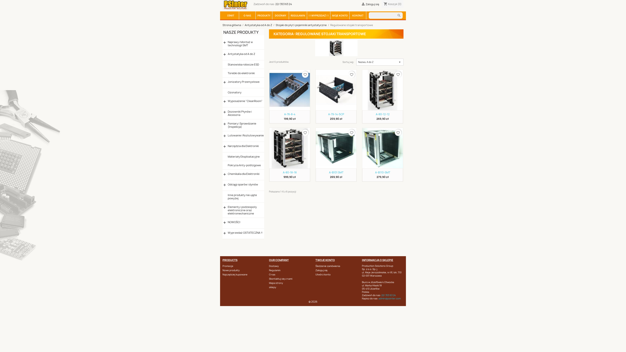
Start (230, 15)
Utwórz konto (323, 274)
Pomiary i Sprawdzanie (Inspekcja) (242, 125)
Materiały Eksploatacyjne (244, 156)
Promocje (228, 266)
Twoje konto (325, 260)
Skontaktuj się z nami (280, 278)
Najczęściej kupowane (235, 274)
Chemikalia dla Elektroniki (244, 174)
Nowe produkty (231, 270)
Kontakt (357, 15)
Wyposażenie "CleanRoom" (245, 101)
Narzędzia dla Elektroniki (243, 146)
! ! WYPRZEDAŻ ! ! (318, 15)
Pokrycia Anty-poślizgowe (244, 165)
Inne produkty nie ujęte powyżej (242, 196)
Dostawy (280, 15)
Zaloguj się (321, 270)
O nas (247, 15)
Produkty (263, 15)
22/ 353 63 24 (283, 4)
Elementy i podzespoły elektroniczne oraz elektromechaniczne (242, 210)
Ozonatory (234, 92)
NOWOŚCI (234, 222)
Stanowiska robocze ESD (243, 64)
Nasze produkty (241, 32)
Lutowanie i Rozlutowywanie (246, 135)
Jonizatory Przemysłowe (244, 82)
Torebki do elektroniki (241, 73)
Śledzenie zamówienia (327, 266)
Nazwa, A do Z (380, 62)
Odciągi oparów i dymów (243, 184)
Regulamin (298, 15)
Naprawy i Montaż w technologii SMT (240, 43)
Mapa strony (276, 283)
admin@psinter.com (390, 298)
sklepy (272, 287)
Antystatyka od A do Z (241, 54)
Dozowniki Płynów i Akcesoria (240, 113)
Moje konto (340, 15)
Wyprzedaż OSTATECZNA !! (245, 233)
